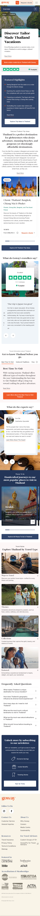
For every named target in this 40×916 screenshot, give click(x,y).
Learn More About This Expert (15, 454)
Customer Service (8, 825)
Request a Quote (26, 3)
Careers (23, 828)
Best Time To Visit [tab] (8, 362)
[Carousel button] (6, 335)
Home (4, 14)
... (7, 14)
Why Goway (24, 825)
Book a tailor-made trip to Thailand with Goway (20, 62)
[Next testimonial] (12, 466)
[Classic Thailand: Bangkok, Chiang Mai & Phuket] (19, 207)
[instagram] (4, 815)
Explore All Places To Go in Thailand (20, 541)
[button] (28, 233)
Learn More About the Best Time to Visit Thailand (20, 396)
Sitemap (4, 853)
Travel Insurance (7, 844)
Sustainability (25, 835)
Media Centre (25, 831)
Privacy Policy (7, 847)
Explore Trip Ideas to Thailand (20, 121)
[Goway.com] (5, 3)
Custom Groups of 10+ (28, 844)
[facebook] (11, 815)
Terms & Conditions (9, 850)
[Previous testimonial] (6, 466)
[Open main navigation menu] (36, 2)
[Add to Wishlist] (34, 179)
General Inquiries (8, 828)
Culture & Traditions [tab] (22, 362)
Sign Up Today (20, 788)
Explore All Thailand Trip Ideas (20, 248)
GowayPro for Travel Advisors (28, 848)
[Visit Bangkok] (33, 526)
